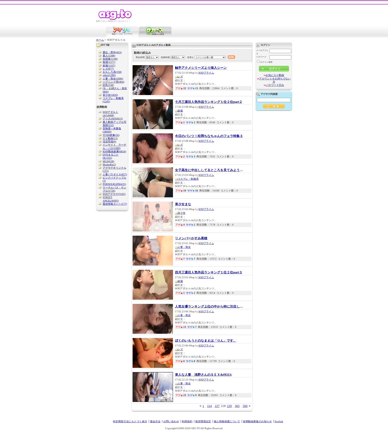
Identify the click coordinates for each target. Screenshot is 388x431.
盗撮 (180, 110)
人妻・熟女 (184, 247)
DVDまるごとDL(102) (111, 156)
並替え (190, 57)
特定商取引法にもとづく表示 (130, 421)
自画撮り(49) (110, 58)
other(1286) (109, 75)
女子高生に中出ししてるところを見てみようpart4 (209, 170)
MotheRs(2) (109, 164)
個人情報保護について (227, 421)
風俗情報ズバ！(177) (115, 203)
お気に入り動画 (275, 75)
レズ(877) (108, 68)
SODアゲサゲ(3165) (114, 194)
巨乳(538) (108, 85)
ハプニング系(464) (113, 81)
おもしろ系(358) (112, 71)
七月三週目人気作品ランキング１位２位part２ (208, 102)
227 (217, 406)
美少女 (182, 212)
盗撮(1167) (109, 65)
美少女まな (183, 204)
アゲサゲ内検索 (269, 94)
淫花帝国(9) (109, 141)
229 (229, 406)
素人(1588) (109, 55)
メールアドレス (262, 52)
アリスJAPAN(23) (113, 118)
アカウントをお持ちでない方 (275, 80)
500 (245, 406)
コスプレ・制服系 (188, 178)
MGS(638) (108, 161)
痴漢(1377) (109, 62)
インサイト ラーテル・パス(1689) (114, 146)
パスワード (261, 57)
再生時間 (140, 57)
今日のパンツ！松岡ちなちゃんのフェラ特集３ (209, 136)
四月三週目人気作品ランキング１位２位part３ (208, 272)
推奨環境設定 (203, 421)
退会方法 (155, 421)
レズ (180, 76)
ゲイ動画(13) (110, 138)
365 (237, 406)
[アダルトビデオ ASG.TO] (115, 19)
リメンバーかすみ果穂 (191, 238)
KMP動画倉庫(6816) (114, 151)
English (279, 421)
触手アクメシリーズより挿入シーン (201, 67)
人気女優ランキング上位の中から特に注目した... (209, 306)
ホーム (100, 39)
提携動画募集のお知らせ (257, 421)
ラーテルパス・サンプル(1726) (114, 189)
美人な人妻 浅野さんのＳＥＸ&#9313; (203, 374)
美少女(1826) (110, 94)
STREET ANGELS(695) (111, 199)
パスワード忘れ (275, 85)
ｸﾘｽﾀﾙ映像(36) (111, 135)
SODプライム (206, 72)
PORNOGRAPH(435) (114, 184)
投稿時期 (165, 57)
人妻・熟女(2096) (113, 78)
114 (209, 406)
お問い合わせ (171, 421)
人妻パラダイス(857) (115, 174)
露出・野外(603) (112, 52)
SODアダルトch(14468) (110, 114)
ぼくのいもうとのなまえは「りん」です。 (205, 340)
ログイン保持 (266, 62)
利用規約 (187, 421)
